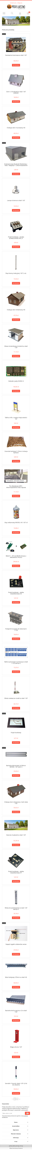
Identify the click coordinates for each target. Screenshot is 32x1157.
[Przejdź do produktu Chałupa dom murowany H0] (16, 117)
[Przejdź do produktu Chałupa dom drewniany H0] (16, 298)
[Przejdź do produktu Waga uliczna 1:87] (16, 1036)
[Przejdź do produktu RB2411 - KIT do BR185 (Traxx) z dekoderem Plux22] (16, 547)
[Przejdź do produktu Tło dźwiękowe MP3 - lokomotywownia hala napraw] (16, 476)
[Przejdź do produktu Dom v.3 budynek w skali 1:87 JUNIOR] (16, 80)
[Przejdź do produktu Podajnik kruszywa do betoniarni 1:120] (16, 618)
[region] (16, 21)
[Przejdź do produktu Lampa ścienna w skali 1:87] (16, 189)
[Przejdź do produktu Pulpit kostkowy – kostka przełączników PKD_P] (16, 226)
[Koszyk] (28, 13)
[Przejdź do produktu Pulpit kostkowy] (16, 722)
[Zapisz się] (27, 1113)
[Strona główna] (16, 6)
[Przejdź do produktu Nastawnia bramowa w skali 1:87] (16, 44)
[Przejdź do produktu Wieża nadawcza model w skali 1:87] (16, 687)
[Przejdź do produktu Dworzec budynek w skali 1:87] (16, 826)
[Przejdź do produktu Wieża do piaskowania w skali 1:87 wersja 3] (16, 897)
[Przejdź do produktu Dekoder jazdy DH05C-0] (16, 371)
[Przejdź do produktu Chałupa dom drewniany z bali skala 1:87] (16, 791)
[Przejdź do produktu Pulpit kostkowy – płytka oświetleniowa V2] (16, 581)
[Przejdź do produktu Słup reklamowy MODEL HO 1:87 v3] (16, 511)
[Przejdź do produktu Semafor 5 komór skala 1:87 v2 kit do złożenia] (16, 1072)
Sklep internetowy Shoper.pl (16, 1148)
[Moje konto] (20, 13)
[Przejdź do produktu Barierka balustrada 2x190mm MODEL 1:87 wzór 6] (16, 756)
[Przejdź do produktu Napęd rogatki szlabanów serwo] (16, 933)
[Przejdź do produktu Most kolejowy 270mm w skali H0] (16, 968)
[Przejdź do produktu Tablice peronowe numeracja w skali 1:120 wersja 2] (16, 652)
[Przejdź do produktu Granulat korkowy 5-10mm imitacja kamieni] (16, 442)
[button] (4, 13)
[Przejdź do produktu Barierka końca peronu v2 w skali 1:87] (16, 1001)
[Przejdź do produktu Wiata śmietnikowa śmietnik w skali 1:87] (16, 335)
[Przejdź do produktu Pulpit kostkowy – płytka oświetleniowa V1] (16, 860)
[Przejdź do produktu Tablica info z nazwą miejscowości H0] (16, 406)
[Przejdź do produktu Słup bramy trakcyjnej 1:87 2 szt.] (16, 262)
